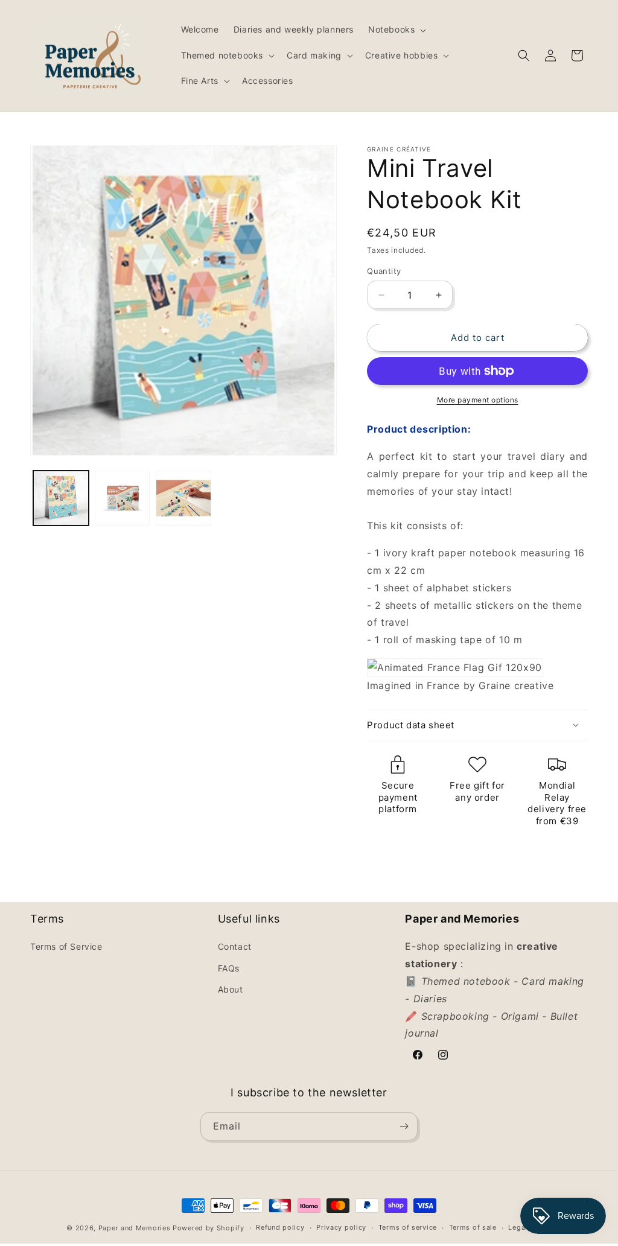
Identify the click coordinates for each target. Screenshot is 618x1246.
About (230, 989)
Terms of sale (473, 1227)
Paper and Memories (134, 1228)
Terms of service (407, 1227)
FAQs (229, 968)
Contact (235, 946)
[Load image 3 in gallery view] (183, 498)
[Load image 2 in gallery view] (122, 498)
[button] (396, 29)
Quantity (384, 271)
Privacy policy (341, 1227)
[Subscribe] (403, 1126)
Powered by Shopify (208, 1228)
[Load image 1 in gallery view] (61, 498)
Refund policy (280, 1227)
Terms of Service (66, 946)
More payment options (477, 399)
